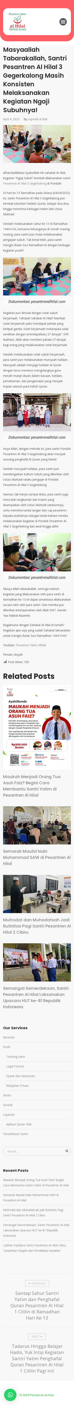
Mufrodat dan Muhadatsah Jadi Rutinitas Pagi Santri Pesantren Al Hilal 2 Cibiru (37, 926)
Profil (6, 1047)
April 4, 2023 (11, 119)
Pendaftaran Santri (15, 1134)
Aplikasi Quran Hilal (18, 1124)
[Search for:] (37, 1151)
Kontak (8, 1105)
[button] (63, 21)
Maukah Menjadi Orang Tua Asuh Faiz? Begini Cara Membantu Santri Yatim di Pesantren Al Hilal (32, 786)
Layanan (8, 1114)
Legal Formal (15, 1066)
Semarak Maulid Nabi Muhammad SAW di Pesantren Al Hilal (37, 857)
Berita (7, 1095)
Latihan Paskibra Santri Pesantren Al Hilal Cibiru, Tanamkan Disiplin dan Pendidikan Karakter (35, 1248)
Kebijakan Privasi (17, 1086)
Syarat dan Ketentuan (20, 1076)
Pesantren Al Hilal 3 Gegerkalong (24, 183)
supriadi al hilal (37, 119)
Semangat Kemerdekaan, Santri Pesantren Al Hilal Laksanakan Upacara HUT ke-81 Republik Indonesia (36, 997)
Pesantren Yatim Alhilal (31, 645)
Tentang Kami (15, 1057)
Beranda (8, 1037)
